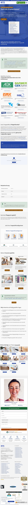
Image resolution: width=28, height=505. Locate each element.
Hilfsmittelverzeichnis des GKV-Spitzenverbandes (10, 129)
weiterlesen (4, 19)
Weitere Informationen (7, 90)
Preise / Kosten (6, 41)
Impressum (15, 504)
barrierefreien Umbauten (11, 62)
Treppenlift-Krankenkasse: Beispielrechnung (13, 28)
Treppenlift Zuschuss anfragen (13, 32)
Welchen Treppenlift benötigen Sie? (14, 230)
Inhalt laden (14, 162)
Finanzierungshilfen (11, 41)
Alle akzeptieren (11, 501)
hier (9, 219)
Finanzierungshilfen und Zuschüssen (8, 14)
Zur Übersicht (14, 302)
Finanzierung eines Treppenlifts (11, 61)
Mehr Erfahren (7, 270)
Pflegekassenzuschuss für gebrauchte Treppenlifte (13, 25)
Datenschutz (5, 427)
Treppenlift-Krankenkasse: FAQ (14, 31)
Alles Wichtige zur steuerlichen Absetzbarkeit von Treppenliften (14, 210)
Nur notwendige (4, 501)
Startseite (2, 41)
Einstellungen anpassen (7, 502)
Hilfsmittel (10, 126)
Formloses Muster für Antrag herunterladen (13, 27)
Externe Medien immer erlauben (14, 163)
